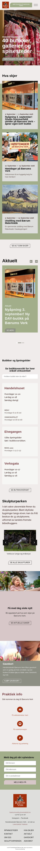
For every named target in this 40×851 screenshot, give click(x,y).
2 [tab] (22, 342)
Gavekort (29, 837)
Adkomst (28, 841)
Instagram (15, 818)
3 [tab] (23, 342)
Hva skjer (29, 830)
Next (36, 261)
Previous (31, 261)
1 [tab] (18, 342)
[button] (34, 542)
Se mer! (10, 327)
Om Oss (7, 837)
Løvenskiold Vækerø (20, 824)
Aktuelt (28, 834)
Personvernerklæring (20, 849)
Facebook (24, 818)
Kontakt (8, 834)
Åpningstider (11, 830)
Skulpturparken (12, 841)
